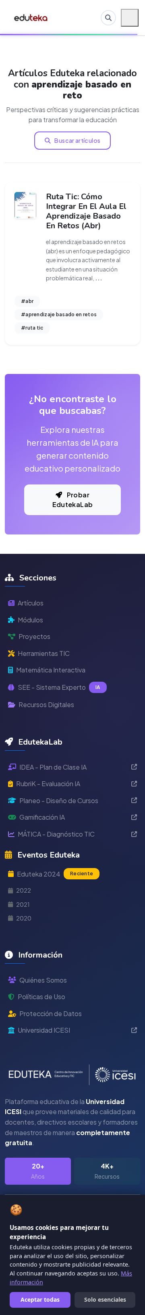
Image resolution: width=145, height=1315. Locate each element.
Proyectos (34, 636)
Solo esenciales (105, 1299)
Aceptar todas (40, 1299)
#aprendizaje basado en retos (59, 314)
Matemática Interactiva (50, 670)
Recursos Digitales (46, 704)
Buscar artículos (77, 140)
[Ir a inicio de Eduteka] (31, 17)
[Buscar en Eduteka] (108, 17)
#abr (27, 301)
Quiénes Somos (43, 980)
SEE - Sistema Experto (59, 687)
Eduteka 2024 (55, 874)
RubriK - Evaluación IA (48, 783)
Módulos (30, 620)
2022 (23, 890)
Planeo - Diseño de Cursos (58, 800)
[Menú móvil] (130, 18)
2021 (23, 904)
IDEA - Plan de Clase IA (53, 767)
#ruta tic (32, 328)
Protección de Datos (50, 1013)
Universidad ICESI (44, 1030)
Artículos (31, 603)
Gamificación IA (42, 817)
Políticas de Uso (41, 996)
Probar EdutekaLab (72, 500)
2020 (23, 918)
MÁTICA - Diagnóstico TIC (56, 834)
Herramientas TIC (44, 653)
